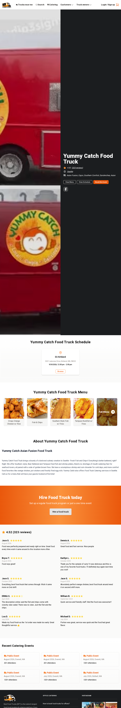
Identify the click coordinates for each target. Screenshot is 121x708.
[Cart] (117, 4)
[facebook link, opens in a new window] (65, 189)
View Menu (69, 182)
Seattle (70, 171)
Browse (60, 371)
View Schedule (84, 182)
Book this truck (101, 182)
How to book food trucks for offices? (56, 704)
